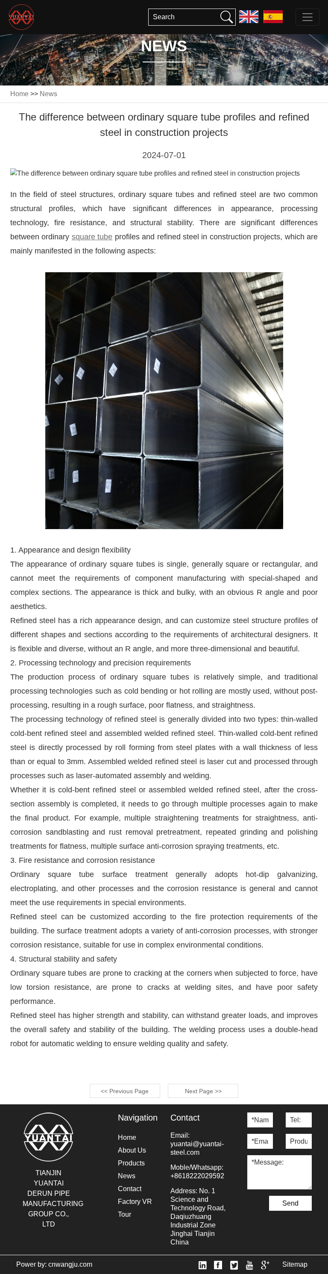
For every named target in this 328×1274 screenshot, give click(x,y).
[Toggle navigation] (307, 17)
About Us (132, 1150)
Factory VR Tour (135, 1208)
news (48, 93)
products (131, 1163)
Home (19, 93)
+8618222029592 (197, 1176)
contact (129, 1188)
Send (290, 1203)
